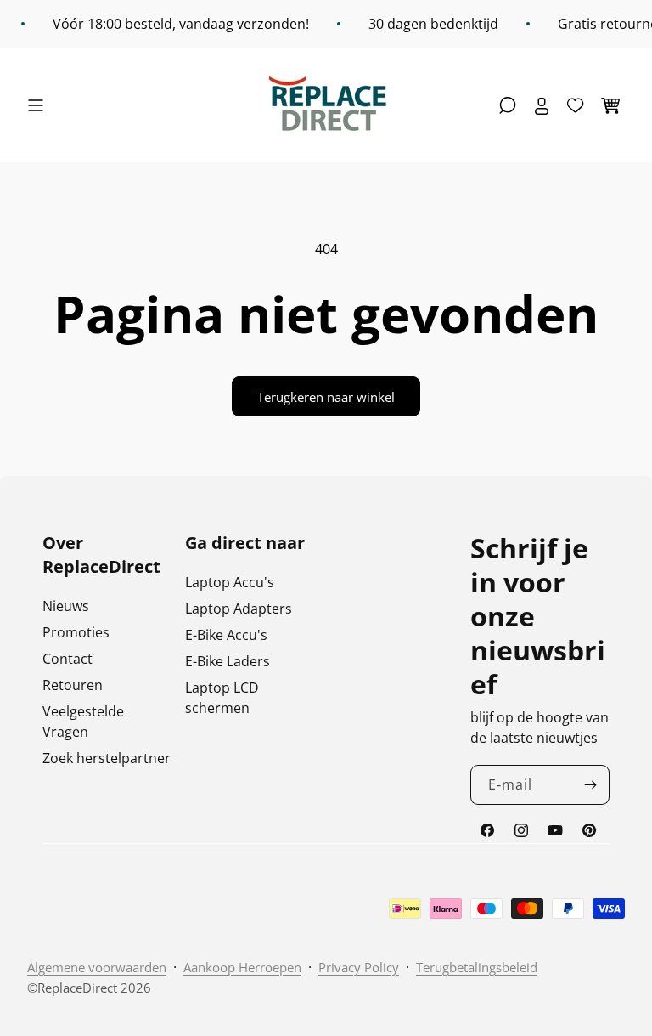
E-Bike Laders (227, 661)
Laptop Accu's (229, 582)
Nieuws (65, 606)
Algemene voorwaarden (96, 967)
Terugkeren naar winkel (326, 396)
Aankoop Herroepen (242, 967)
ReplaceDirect (77, 987)
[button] (40, 105)
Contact (67, 658)
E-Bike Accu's (226, 635)
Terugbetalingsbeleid (476, 967)
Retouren (72, 685)
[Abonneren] (590, 785)
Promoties (76, 632)
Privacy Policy (358, 967)
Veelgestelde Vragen (83, 721)
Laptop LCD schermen (222, 697)
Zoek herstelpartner (106, 758)
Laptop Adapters (238, 608)
